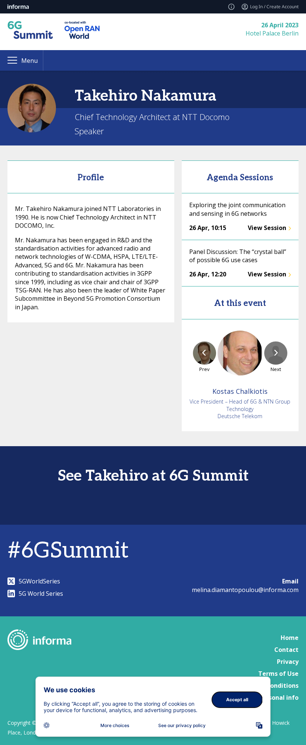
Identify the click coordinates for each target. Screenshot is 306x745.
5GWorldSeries (39, 581)
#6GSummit (68, 550)
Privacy (288, 661)
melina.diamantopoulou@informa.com (245, 590)
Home (290, 638)
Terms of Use (278, 673)
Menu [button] (29, 60)
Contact (286, 650)
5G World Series (41, 593)
